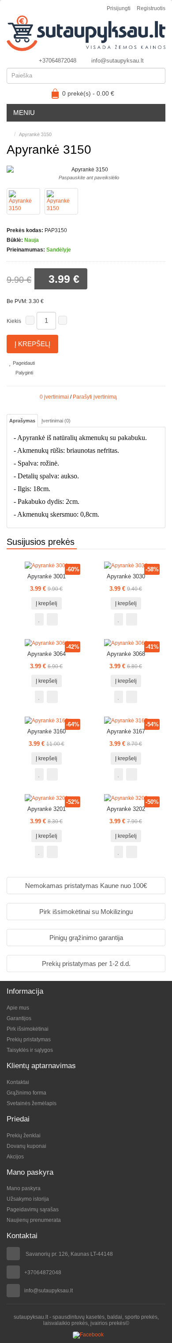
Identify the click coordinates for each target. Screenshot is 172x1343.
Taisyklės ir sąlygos (30, 1050)
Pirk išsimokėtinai (28, 1029)
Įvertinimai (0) (56, 420)
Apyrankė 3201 (46, 809)
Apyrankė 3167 (126, 731)
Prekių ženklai (24, 1135)
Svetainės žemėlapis (31, 1103)
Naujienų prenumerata (34, 1220)
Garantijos (19, 1018)
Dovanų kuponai (26, 1146)
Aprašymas (22, 420)
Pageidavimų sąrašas (33, 1209)
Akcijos (15, 1157)
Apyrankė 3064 (46, 654)
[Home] (9, 134)
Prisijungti (119, 8)
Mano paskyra (24, 1188)
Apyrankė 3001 (46, 576)
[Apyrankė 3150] (23, 201)
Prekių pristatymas (29, 1039)
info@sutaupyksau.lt (117, 60)
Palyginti (23, 372)
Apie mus (18, 1008)
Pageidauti (23, 363)
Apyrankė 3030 (126, 576)
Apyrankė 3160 (46, 731)
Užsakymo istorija (28, 1199)
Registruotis (151, 8)
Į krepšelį (32, 344)
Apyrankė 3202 (126, 809)
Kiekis (14, 321)
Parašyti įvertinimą (95, 397)
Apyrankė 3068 (126, 654)
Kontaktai (18, 1082)
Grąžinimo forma (26, 1093)
